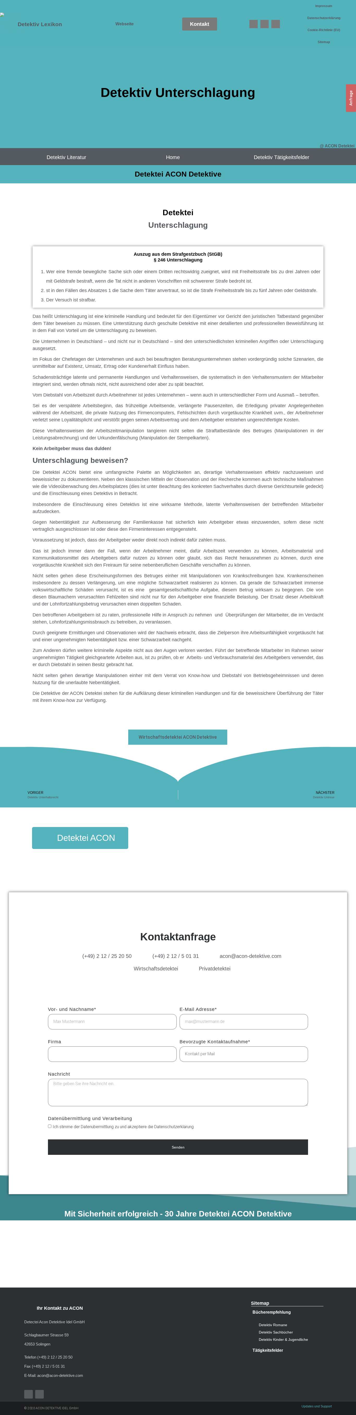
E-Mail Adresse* (198, 1009)
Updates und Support (317, 1406)
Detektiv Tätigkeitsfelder (281, 157)
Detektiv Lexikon (40, 24)
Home (173, 157)
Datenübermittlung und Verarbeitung (90, 1118)
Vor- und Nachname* (72, 1009)
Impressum (323, 6)
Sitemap (324, 42)
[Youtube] (264, 24)
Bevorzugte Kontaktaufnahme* (215, 1041)
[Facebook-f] (28, 1394)
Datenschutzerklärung (323, 18)
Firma (54, 1041)
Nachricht (59, 1074)
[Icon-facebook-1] (253, 24)
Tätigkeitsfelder (268, 1350)
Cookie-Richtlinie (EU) (324, 30)
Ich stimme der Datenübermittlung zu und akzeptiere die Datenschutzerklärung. (123, 1126)
